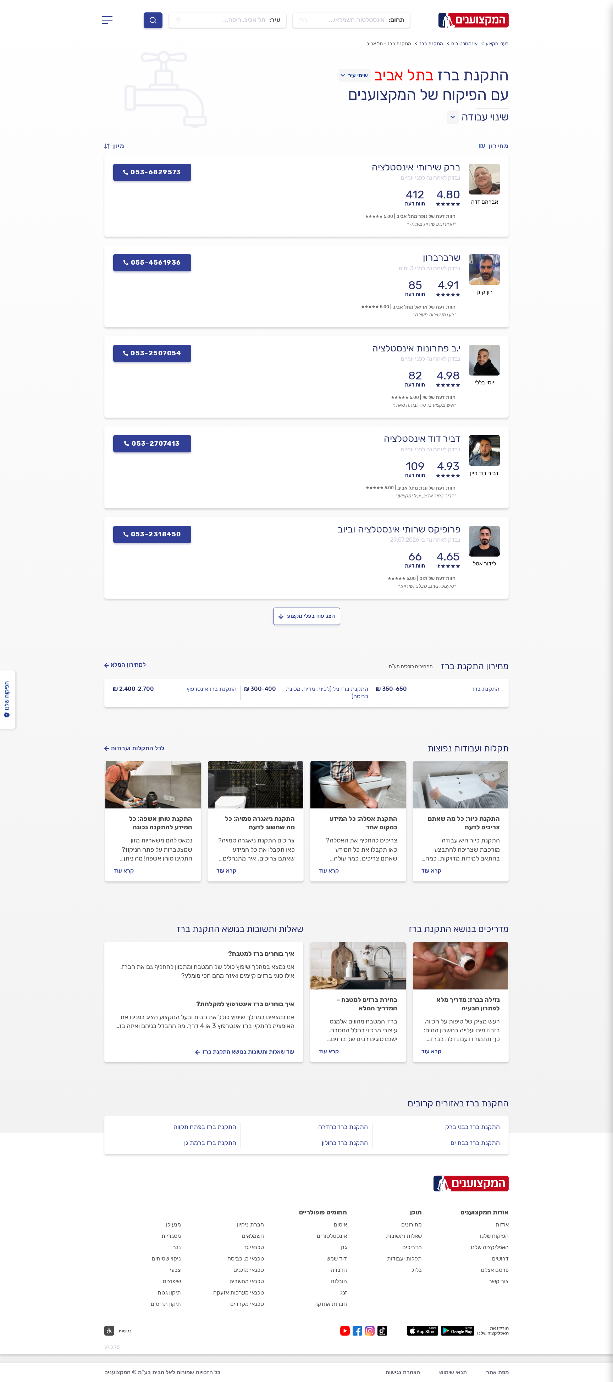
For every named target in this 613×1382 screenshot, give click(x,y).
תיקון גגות (169, 1292)
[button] (117, 146)
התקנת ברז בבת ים (475, 1143)
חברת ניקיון (250, 1224)
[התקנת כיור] (460, 788)
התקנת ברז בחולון (345, 1143)
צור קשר (499, 1281)
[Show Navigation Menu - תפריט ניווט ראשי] (109, 20)
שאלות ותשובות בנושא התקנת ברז (240, 929)
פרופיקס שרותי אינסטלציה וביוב (399, 529)
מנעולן (173, 1224)
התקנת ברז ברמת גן (210, 1143)
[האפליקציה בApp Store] (422, 1331)
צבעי (175, 1270)
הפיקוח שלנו (494, 1235)
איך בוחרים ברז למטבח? (261, 954)
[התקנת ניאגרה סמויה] (255, 788)
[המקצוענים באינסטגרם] (371, 1331)
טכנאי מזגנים (248, 1270)
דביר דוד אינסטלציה (422, 438)
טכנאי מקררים (247, 1304)
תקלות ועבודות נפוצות (468, 748)
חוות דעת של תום (437, 578)
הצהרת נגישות (402, 1372)
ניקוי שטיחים (166, 1258)
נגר (177, 1247)
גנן (344, 1247)
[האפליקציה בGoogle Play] (458, 1331)
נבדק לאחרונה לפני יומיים (430, 177)
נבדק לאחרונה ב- (425, 539)
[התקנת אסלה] (358, 788)
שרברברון (441, 257)
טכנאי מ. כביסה (245, 1258)
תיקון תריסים (166, 1304)
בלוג (417, 1270)
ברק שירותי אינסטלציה (416, 167)
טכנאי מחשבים (247, 1281)
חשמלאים (253, 1235)
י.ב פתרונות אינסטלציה (416, 348)
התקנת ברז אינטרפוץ (212, 689)
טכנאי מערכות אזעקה (238, 1292)
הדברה (339, 1270)
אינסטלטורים (464, 44)
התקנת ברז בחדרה (343, 1127)
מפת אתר (497, 1372)
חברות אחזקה (330, 1304)
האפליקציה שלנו (490, 1247)
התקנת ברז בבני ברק (472, 1127)
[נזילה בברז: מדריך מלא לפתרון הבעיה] (460, 969)
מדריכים (412, 1247)
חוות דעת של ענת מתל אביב (426, 488)
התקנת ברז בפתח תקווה (204, 1127)
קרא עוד (431, 870)
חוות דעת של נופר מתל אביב (426, 216)
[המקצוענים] (473, 20)
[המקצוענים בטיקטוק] (382, 1331)
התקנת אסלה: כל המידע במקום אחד (363, 823)
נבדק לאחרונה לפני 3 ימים (429, 268)
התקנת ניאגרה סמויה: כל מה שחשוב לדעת (260, 823)
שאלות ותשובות (404, 1235)
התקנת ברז (431, 44)
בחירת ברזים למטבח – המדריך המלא (366, 1004)
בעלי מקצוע (497, 44)
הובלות (339, 1281)
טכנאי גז (254, 1247)
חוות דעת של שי (439, 397)
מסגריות (171, 1235)
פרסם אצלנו (495, 1270)
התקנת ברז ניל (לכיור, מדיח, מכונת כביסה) (327, 693)
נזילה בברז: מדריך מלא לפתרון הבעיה (468, 1004)
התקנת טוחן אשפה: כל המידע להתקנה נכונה (160, 823)
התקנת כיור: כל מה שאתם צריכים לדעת (464, 823)
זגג (343, 1292)
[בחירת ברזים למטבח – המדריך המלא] (358, 969)
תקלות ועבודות (404, 1258)
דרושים (500, 1258)
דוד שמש (336, 1258)
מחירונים (411, 1224)
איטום (340, 1224)
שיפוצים (172, 1281)
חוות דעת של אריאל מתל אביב (424, 307)
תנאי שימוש (453, 1372)
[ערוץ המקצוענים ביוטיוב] (346, 1331)
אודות (502, 1224)
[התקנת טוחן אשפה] (153, 788)
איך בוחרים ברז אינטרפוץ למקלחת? (245, 1004)
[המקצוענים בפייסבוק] (359, 1331)
